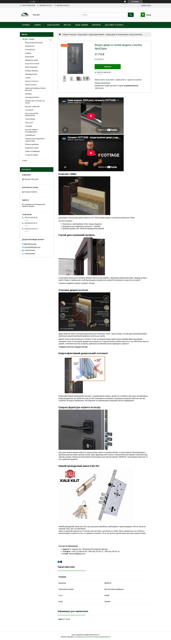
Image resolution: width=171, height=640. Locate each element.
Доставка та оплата (114, 25)
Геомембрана (30, 135)
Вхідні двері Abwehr (96, 34)
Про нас (67, 25)
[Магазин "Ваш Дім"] (25, 19)
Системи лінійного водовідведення (31, 131)
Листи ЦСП (29, 122)
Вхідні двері (82, 34)
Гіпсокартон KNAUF (32, 97)
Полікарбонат (30, 49)
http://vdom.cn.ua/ (30, 244)
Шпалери (28, 94)
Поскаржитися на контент (83, 637)
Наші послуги (53, 25)
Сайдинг (28, 53)
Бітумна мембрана (32, 144)
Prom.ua (96, 635)
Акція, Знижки (81, 25)
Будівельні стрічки (32, 148)
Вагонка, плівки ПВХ (32, 106)
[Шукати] (131, 15)
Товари (37, 25)
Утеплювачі (29, 110)
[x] (61, 562)
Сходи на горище (31, 155)
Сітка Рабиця (30, 119)
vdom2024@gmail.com (32, 247)
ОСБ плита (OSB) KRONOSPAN (31, 114)
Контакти (96, 25)
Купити (107, 67)
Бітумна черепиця (31, 71)
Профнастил (29, 46)
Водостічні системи (32, 63)
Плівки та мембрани (32, 151)
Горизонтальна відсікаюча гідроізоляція (34, 140)
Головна (26, 25)
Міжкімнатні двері (31, 60)
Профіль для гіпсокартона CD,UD (35, 102)
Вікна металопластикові (34, 42)
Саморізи (28, 126)
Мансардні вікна (31, 74)
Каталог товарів (28, 39)
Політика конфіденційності (101, 637)
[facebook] (59, 562)
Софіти (27, 78)
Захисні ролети (30, 85)
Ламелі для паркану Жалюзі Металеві (35, 89)
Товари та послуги (69, 34)
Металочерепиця (31, 67)
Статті (24, 160)
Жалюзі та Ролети (31, 81)
